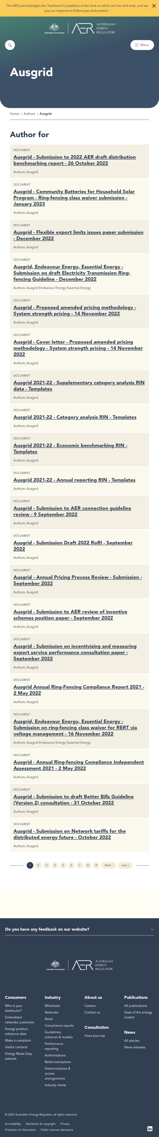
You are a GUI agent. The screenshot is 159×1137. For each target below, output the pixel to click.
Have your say (94, 1036)
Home (14, 114)
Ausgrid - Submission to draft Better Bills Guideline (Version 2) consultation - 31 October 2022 (73, 799)
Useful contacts (16, 1047)
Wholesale (52, 1006)
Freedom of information (20, 1130)
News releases (134, 1047)
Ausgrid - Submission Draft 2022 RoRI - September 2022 (73, 546)
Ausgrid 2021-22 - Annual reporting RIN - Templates (74, 480)
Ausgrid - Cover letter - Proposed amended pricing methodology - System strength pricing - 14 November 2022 (78, 348)
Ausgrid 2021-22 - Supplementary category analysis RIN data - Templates (79, 385)
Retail (49, 1019)
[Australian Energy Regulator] (79, 28)
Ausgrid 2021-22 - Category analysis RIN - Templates (74, 417)
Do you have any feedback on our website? (47, 929)
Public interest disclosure (57, 1130)
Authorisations (55, 1055)
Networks (52, 1012)
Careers (90, 1006)
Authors (29, 114)
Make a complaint (18, 1040)
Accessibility (13, 1124)
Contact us (92, 1012)
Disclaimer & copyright (40, 1124)
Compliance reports (59, 1026)
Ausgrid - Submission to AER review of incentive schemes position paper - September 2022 (70, 615)
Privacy (65, 1124)
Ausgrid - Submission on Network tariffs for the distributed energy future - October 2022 (69, 834)
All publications (135, 1006)
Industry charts (55, 1085)
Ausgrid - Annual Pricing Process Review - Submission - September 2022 (77, 580)
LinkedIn (150, 1128)
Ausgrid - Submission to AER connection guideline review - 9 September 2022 (72, 511)
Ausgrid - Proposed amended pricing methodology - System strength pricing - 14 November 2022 (74, 310)
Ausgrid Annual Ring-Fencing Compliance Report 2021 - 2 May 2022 (78, 690)
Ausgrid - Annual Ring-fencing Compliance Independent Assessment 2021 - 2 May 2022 (78, 765)
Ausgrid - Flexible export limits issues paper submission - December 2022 (78, 235)
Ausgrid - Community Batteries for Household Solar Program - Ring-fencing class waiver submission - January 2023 (74, 197)
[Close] (154, 6)
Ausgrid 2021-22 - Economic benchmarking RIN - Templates (70, 448)
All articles (131, 1041)
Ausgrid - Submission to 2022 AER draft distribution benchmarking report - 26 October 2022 (74, 160)
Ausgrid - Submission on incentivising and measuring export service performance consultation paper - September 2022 (75, 652)
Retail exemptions (58, 1062)
